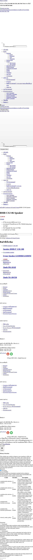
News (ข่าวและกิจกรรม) (9, 326)
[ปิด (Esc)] (5, 558)
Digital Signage (10, 67)
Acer (11, 57)
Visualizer (8, 72)
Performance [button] (3, 529)
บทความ (8, 87)
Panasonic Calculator (11, 97)
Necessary (4, 470)
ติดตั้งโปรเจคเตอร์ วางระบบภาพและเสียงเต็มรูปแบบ (19, 84)
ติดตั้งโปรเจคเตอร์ (7, 308)
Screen (4, 288)
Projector (5, 287)
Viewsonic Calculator (11, 94)
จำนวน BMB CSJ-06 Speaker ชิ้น (8, 234)
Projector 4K (9, 60)
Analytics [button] (2, 536)
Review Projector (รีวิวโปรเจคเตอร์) (11, 327)
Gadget (5, 294)
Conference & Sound (11, 68)
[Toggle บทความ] (26, 180)
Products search (9, 46)
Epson (11, 54)
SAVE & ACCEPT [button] (4, 556)
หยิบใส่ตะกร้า (4, 236)
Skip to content (3, 0)
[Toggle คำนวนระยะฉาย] (26, 193)
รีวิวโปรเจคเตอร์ (10, 79)
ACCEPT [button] (2, 445)
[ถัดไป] (2, 559)
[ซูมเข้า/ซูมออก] (0, 558)
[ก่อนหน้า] (0, 559)
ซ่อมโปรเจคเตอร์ (7, 312)
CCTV (8, 71)
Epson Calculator (10, 95)
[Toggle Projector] (26, 155)
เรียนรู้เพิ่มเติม (6, 444)
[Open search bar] (4, 44)
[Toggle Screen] (26, 164)
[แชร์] (3, 558)
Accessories (9, 76)
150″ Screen (13, 64)
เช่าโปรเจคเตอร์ (7, 89)
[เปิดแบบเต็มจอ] (2, 558)
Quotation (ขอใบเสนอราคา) (10, 306)
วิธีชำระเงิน (6, 324)
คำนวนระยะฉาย (7, 331)
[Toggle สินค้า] (26, 154)
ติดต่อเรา (5, 102)
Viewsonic (12, 58)
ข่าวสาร (8, 81)
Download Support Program (9, 313)
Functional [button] (2, 522)
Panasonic (12, 56)
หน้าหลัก (5, 49)
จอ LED (8, 74)
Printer (8, 70)
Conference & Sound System (12, 207)
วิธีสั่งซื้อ (5, 100)
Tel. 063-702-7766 (4, 11)
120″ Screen (13, 63)
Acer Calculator (10, 93)
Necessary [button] (2, 469)
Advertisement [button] (3, 543)
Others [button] (1, 550)
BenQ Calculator (10, 98)
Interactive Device (10, 65)
